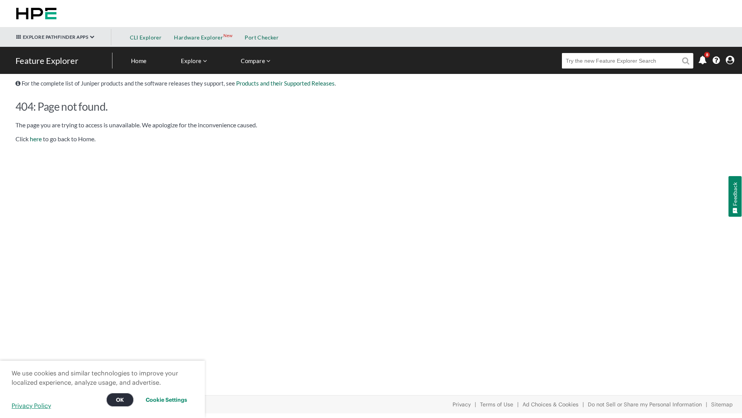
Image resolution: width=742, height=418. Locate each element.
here (36, 139)
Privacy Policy (31, 405)
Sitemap (722, 404)
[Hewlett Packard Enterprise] (34, 13)
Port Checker (262, 37)
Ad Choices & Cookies (550, 404)
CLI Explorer (146, 37)
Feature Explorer (46, 60)
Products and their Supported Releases (285, 83)
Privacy (462, 404)
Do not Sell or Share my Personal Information (645, 404)
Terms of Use (496, 404)
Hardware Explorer (198, 37)
